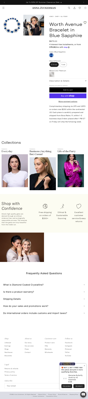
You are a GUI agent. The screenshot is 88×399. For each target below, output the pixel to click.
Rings (7, 349)
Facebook (68, 342)
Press (27, 349)
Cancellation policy (51, 396)
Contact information (38, 396)
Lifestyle (8, 342)
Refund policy (42, 394)
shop (56, 16)
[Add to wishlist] (85, 22)
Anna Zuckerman (19, 394)
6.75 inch (54, 64)
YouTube (68, 356)
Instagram (68, 346)
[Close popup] (84, 365)
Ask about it (79, 386)
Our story (28, 342)
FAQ (46, 346)
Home (51, 16)
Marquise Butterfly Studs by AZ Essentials (75, 377)
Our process (29, 346)
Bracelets (8, 356)
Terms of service (11, 375)
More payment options (67, 101)
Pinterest (68, 349)
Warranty (48, 349)
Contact (28, 352)
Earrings (8, 346)
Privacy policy (10, 372)
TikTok (67, 352)
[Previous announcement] (4, 2)
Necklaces (8, 352)
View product (67, 386)
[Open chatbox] (83, 394)
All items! (64, 16)
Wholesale (49, 352)
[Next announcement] (83, 2)
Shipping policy (74, 394)
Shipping (51, 85)
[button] (2, 7)
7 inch (63, 64)
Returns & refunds (11, 368)
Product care (50, 342)
